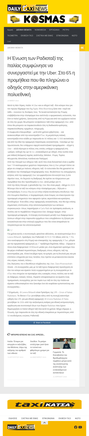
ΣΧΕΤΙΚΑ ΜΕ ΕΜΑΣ (44, 36)
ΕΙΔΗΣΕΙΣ (13, 418)
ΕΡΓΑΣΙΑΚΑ (54, 30)
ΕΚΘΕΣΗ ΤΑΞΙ (27, 36)
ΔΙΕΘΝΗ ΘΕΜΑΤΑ (24, 30)
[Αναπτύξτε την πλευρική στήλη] (82, 47)
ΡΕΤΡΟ (66, 30)
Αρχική (10, 30)
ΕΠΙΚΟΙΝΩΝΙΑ (62, 36)
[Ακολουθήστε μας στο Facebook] (75, 427)
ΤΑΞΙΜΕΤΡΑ (12, 36)
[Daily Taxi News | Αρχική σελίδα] (27, 9)
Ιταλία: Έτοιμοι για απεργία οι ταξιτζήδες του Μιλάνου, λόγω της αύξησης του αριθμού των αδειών (17, 347)
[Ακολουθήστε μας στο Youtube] (80, 427)
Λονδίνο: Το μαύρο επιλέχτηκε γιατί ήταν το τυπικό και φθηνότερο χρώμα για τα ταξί (39, 347)
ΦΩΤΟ (74, 36)
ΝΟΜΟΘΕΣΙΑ (40, 30)
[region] (44, 19)
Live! (9, 41)
